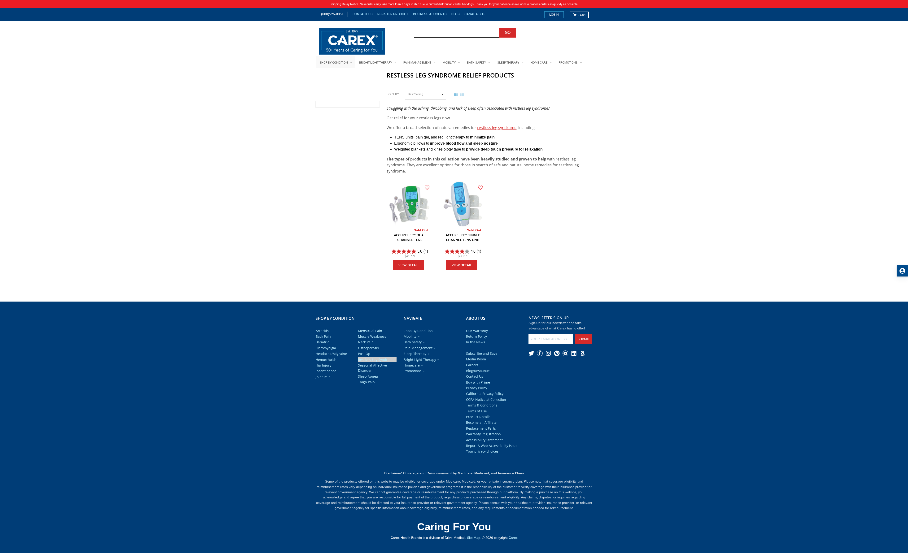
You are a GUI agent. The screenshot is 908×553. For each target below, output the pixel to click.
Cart (581, 15)
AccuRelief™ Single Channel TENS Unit (463, 237)
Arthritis (322, 330)
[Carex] (352, 42)
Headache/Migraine (331, 353)
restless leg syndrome (496, 127)
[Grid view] (456, 94)
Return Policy (476, 336)
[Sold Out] (410, 204)
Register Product (392, 14)
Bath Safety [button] (413, 342)
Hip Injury (323, 365)
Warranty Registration (483, 434)
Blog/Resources (478, 370)
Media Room (476, 359)
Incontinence (326, 371)
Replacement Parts (481, 428)
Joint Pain (323, 377)
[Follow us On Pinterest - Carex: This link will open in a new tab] (557, 353)
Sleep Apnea (368, 376)
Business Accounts (430, 14)
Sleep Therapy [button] (415, 353)
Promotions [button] (413, 371)
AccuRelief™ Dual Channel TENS (409, 237)
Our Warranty (477, 330)
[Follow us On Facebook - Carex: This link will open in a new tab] (540, 353)
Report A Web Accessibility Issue (491, 445)
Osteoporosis (368, 348)
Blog (455, 14)
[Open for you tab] (902, 270)
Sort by (393, 94)
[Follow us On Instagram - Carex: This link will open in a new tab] (548, 353)
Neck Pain (366, 342)
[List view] (463, 94)
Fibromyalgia (326, 348)
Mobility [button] (410, 336)
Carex (513, 538)
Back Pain (323, 336)
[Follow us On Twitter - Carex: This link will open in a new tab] (531, 353)
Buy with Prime (478, 382)
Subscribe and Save (481, 353)
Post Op (364, 353)
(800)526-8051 (332, 14)
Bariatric (322, 342)
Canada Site (474, 14)
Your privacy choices (482, 451)
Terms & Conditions (481, 405)
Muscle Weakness (372, 336)
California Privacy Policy (484, 393)
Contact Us (363, 14)
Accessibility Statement (484, 440)
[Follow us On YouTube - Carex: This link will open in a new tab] (565, 353)
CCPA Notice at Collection (486, 399)
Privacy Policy (476, 388)
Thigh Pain (366, 382)
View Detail (408, 265)
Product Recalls (478, 417)
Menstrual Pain (370, 330)
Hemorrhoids (326, 359)
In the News (475, 342)
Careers (472, 365)
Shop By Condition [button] (418, 330)
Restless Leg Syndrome (376, 359)
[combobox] (457, 33)
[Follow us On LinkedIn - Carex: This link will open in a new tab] (574, 353)
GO (508, 32)
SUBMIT (583, 339)
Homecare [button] (412, 365)
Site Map (473, 538)
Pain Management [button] (418, 348)
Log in (554, 14)
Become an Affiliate (481, 422)
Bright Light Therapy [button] (420, 359)
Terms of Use (476, 411)
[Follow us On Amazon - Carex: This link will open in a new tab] (582, 353)
